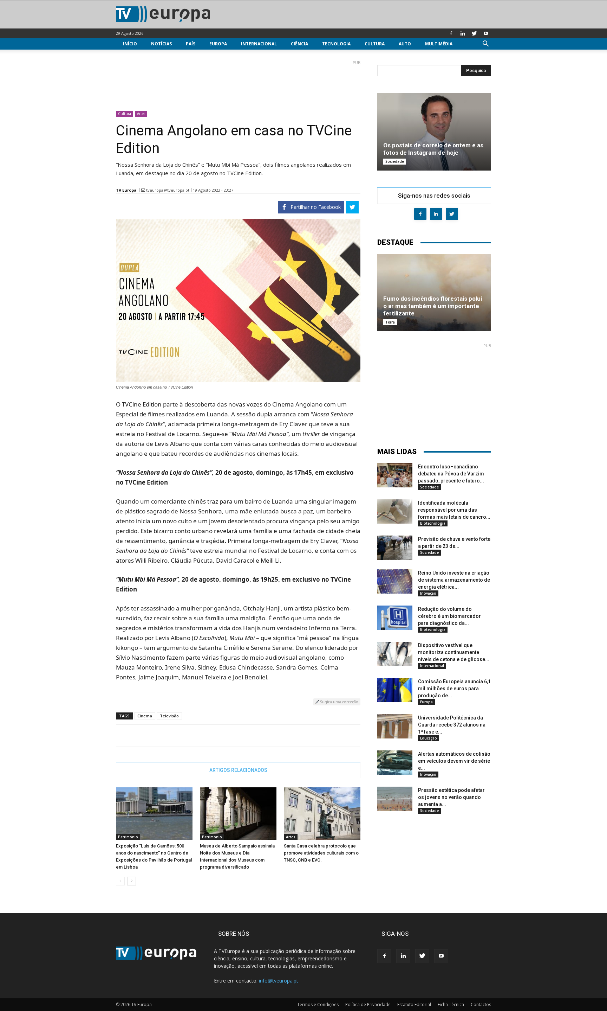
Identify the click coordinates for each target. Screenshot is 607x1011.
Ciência (299, 44)
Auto (405, 44)
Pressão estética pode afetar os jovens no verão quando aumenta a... (451, 797)
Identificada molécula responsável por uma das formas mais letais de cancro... (454, 510)
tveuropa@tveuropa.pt (167, 190)
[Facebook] (451, 33)
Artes (141, 113)
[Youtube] (486, 33)
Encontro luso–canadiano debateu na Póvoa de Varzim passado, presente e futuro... (451, 474)
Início (130, 44)
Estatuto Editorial (414, 1004)
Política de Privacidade (368, 1004)
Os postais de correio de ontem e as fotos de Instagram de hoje (433, 149)
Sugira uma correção (338, 701)
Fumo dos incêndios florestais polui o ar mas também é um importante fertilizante (432, 306)
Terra (390, 322)
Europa (218, 44)
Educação (428, 738)
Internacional (259, 44)
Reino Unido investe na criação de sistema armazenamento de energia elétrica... (454, 580)
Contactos (481, 1004)
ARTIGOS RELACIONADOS (238, 770)
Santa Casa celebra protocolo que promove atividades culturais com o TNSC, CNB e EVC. (321, 853)
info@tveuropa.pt (278, 980)
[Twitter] (474, 33)
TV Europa (126, 190)
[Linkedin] (462, 33)
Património (128, 836)
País (190, 44)
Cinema (144, 715)
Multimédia (438, 44)
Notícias (161, 44)
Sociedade (394, 161)
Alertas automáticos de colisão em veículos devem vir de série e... (454, 761)
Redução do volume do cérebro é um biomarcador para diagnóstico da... (449, 616)
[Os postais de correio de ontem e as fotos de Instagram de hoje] (434, 132)
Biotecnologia (432, 523)
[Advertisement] (238, 82)
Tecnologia (336, 44)
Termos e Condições (318, 1004)
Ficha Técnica (451, 1004)
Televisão (169, 715)
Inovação (428, 593)
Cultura (375, 44)
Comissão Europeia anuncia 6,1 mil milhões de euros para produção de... (454, 688)
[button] (485, 44)
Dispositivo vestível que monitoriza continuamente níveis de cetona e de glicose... (453, 652)
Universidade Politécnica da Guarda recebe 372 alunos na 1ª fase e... (451, 725)
